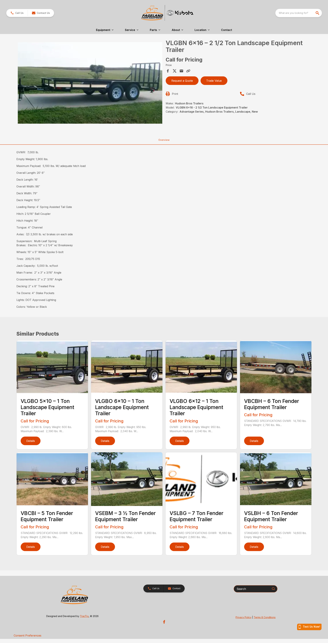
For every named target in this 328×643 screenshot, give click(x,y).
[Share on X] (175, 71)
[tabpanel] (90, 83)
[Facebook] (164, 622)
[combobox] (298, 13)
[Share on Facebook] (168, 71)
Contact (226, 30)
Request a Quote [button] (182, 80)
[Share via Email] (181, 71)
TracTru (84, 616)
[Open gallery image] (90, 82)
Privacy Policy (243, 617)
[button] (17, 13)
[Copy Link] (188, 71)
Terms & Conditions (265, 617)
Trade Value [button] (214, 80)
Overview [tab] (164, 139)
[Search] (273, 588)
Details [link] (30, 441)
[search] (318, 13)
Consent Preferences (27, 635)
